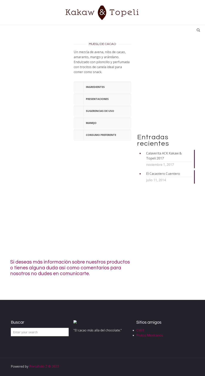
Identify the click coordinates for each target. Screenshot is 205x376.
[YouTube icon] (176, 366)
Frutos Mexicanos (149, 335)
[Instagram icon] (180, 366)
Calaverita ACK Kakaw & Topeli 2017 (164, 155)
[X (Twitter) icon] (171, 366)
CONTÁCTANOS (169, 265)
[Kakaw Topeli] (102, 12)
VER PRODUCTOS (158, 116)
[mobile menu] (3, 30)
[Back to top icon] (190, 366)
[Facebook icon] (167, 366)
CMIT (140, 330)
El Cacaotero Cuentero (163, 173)
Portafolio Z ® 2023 (44, 366)
